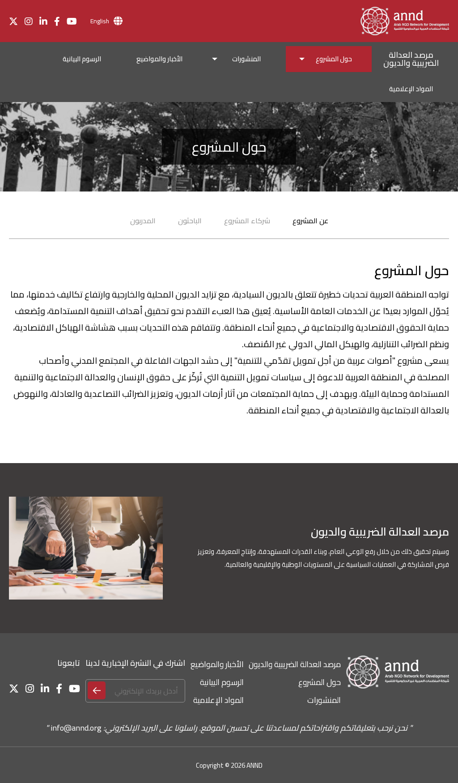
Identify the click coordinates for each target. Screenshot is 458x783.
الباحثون (190, 220)
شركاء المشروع (247, 220)
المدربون (143, 220)
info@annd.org (76, 727)
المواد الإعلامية (218, 700)
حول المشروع (319, 682)
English (99, 21)
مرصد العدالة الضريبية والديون (295, 664)
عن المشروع (310, 220)
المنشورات (324, 700)
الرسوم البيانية (222, 682)
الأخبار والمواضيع (217, 664)
